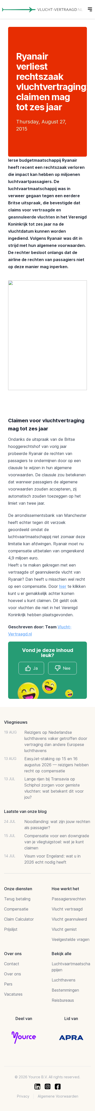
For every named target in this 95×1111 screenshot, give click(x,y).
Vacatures (13, 994)
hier (62, 586)
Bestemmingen (65, 990)
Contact (11, 963)
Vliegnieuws (15, 722)
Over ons (12, 973)
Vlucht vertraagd (67, 909)
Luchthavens (63, 979)
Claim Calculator (19, 919)
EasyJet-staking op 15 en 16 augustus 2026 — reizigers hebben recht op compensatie (56, 764)
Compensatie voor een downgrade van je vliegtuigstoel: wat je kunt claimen (56, 841)
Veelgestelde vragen (70, 939)
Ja (35, 668)
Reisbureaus (63, 1000)
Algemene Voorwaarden (58, 1096)
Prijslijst (10, 929)
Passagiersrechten (69, 898)
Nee (66, 668)
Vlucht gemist (64, 929)
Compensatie (16, 909)
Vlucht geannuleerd (69, 919)
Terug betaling (17, 898)
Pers (8, 984)
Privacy (23, 1096)
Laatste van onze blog (25, 811)
